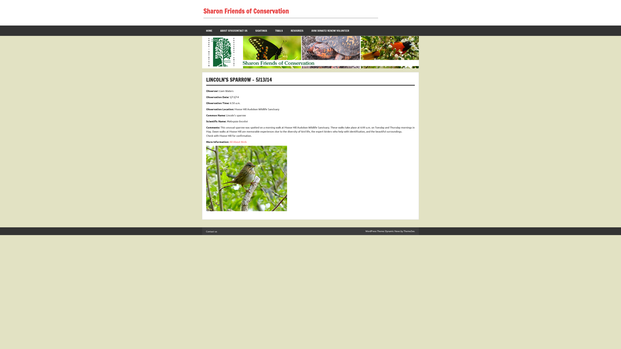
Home (209, 30)
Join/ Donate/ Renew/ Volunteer (330, 30)
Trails (279, 30)
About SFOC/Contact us (233, 30)
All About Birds (238, 141)
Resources (297, 30)
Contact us (211, 231)
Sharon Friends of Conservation (246, 11)
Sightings (261, 30)
